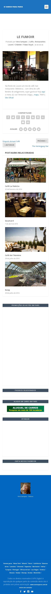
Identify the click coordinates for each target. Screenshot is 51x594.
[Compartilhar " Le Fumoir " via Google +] (18, 117)
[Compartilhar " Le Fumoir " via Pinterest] (28, 117)
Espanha (28, 566)
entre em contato (25, 587)
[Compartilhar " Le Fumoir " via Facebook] (8, 117)
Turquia (8, 570)
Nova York (17, 563)
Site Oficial (9, 97)
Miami (24, 563)
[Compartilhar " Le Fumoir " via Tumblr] (23, 117)
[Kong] (25, 274)
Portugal (15, 570)
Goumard (9, 221)
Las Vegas (34, 570)
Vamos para (7, 563)
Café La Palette (12, 186)
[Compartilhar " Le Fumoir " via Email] (23, 122)
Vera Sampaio (21, 41)
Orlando (20, 566)
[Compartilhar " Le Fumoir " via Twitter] (13, 117)
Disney (24, 573)
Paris (30, 563)
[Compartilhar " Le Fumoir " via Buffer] (37, 117)
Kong (7, 290)
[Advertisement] (26, 22)
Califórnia (37, 563)
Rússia (12, 573)
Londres (13, 566)
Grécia (42, 570)
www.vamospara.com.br (38, 584)
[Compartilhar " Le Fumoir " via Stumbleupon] (42, 117)
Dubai (18, 573)
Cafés (31, 41)
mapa (36, 94)
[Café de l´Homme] (25, 239)
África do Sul (25, 570)
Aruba (30, 573)
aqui (43, 91)
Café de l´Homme (13, 255)
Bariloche (36, 566)
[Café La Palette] (25, 170)
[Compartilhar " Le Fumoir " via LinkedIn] (32, 117)
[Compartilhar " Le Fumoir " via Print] (28, 122)
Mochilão (37, 573)
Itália (43, 566)
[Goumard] (25, 205)
